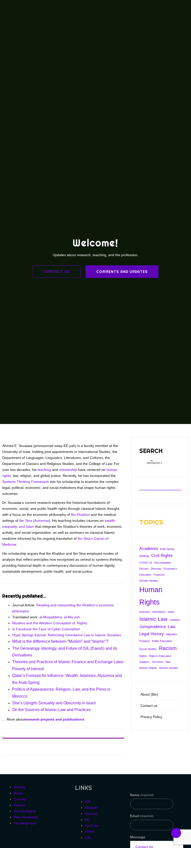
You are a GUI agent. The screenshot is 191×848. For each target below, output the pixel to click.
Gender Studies (148, 580)
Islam (171, 611)
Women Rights (148, 667)
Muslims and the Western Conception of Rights (49, 623)
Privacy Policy (151, 717)
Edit (88, 838)
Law (171, 626)
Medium (91, 808)
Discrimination (162, 562)
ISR (88, 802)
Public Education (162, 640)
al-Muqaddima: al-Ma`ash (59, 617)
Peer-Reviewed (26, 817)
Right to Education (160, 655)
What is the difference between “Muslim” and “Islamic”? (60, 641)
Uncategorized (25, 823)
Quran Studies (148, 648)
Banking (144, 555)
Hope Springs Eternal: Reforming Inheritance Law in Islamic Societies (66, 635)
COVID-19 (145, 562)
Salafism (144, 661)
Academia (148, 548)
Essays (19, 805)
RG (87, 820)
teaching (44, 470)
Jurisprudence (152, 626)
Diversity (156, 568)
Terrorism (157, 661)
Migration (171, 634)
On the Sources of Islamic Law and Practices (51, 710)
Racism (168, 648)
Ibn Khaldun (80, 515)
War (168, 661)
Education (145, 574)
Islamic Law (153, 619)
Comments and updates (122, 271)
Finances (159, 574)
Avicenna (41, 521)
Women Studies (168, 667)
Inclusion (144, 611)
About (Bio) (149, 694)
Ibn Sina (25, 521)
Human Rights (150, 595)
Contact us (57, 271)
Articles (19, 787)
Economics (170, 568)
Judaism (175, 619)
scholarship (68, 470)
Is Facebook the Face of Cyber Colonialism (46, 629)
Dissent (143, 568)
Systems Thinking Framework (25, 482)
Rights (143, 655)
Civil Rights (162, 555)
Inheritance (159, 611)
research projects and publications (54, 719)
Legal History (151, 634)
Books (18, 793)
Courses (20, 799)
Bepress (91, 814)
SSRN (89, 832)
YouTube (92, 826)
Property (144, 640)
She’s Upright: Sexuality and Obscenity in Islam (54, 703)
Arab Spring (167, 548)
